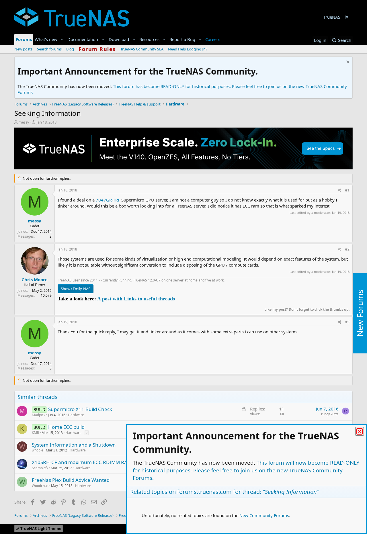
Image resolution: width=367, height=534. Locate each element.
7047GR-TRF (108, 200)
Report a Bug (182, 39)
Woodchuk (40, 485)
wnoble (37, 450)
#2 (347, 249)
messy (23, 122)
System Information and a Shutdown (74, 444)
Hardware (76, 414)
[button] (62, 39)
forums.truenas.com (204, 492)
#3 (347, 322)
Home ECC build (66, 427)
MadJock (38, 414)
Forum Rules (97, 49)
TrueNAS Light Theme (40, 528)
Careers (212, 39)
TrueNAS (331, 17)
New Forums (359, 313)
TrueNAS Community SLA (141, 49)
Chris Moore (35, 279)
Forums (24, 39)
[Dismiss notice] (347, 63)
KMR (35, 432)
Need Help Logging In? (187, 49)
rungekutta (330, 414)
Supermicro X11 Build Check (80, 409)
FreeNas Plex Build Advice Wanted (71, 480)
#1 (347, 190)
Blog (70, 49)
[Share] (339, 190)
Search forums (49, 49)
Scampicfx (40, 467)
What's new (46, 39)
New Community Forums (264, 515)
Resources (149, 39)
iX (346, 17)
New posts (23, 49)
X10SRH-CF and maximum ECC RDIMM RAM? (83, 462)
